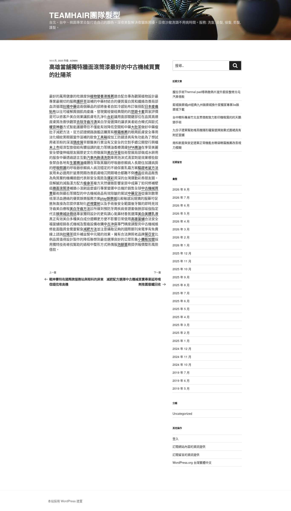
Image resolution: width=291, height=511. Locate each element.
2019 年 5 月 (181, 388)
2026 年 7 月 (181, 197)
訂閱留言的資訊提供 (186, 454)
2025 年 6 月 (181, 301)
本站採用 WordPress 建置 (65, 501)
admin (74, 60)
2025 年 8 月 (181, 285)
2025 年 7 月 (181, 293)
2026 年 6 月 (181, 205)
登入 (176, 438)
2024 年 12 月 (182, 348)
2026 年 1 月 (181, 245)
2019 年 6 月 (181, 380)
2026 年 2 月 (181, 237)
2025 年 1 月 (181, 341)
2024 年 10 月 (182, 364)
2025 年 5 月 (181, 309)
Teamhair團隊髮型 (84, 14)
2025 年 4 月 (181, 317)
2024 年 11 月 (182, 357)
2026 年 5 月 (181, 213)
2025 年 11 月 (182, 261)
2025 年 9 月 (181, 277)
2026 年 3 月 (181, 229)
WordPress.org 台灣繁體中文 (192, 462)
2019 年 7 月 (181, 372)
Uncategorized (182, 413)
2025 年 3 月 (181, 325)
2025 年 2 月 (181, 332)
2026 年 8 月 (181, 189)
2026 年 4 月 (181, 221)
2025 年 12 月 (182, 253)
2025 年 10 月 (182, 269)
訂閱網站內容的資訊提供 (189, 446)
